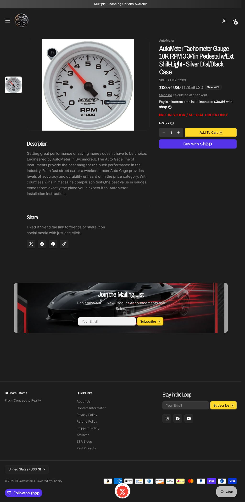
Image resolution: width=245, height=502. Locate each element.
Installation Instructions (47, 193)
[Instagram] (166, 418)
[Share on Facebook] (42, 244)
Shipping (165, 95)
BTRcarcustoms (25, 481)
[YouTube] (188, 418)
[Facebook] (177, 418)
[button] (8, 20)
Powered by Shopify (49, 481)
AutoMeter (166, 40)
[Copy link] (64, 244)
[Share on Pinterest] (53, 244)
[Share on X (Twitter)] (31, 244)
